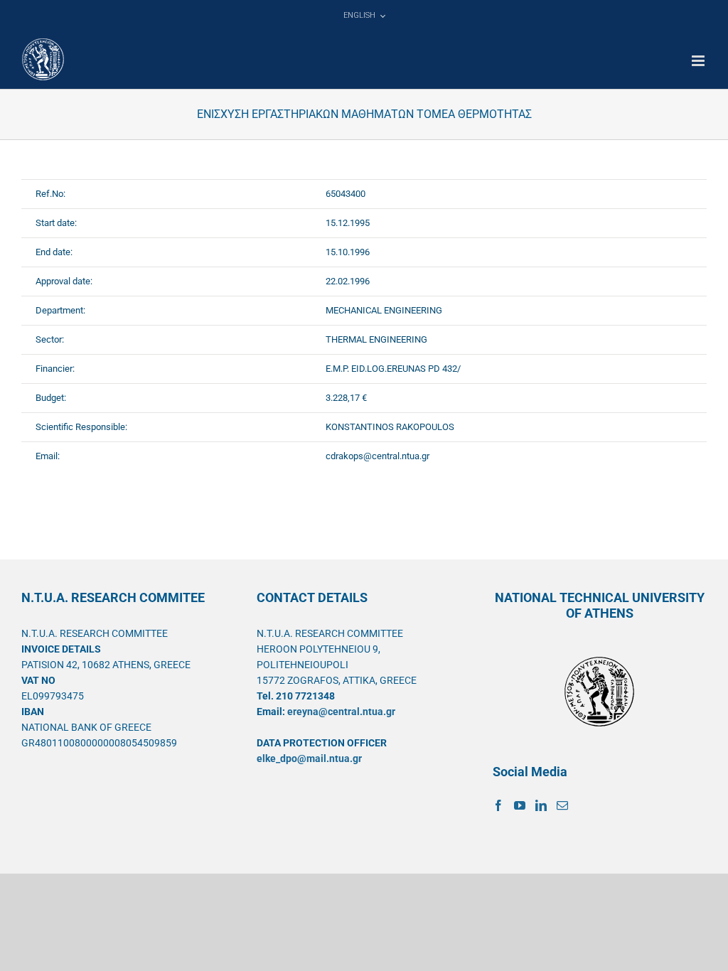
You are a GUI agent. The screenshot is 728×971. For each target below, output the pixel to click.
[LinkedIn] (541, 805)
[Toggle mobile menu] (699, 60)
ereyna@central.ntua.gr (341, 711)
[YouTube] (519, 805)
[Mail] (562, 805)
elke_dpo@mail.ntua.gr (309, 758)
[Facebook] (498, 805)
